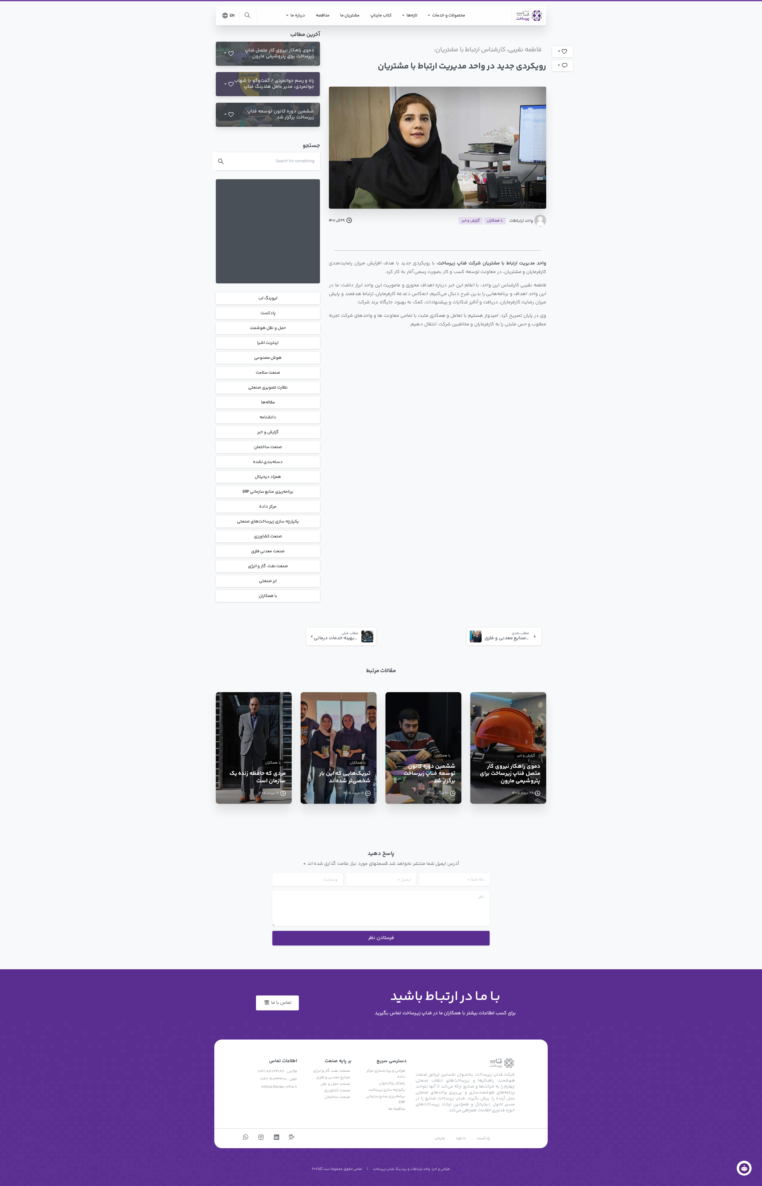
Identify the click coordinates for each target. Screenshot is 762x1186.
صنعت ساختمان (268, 447)
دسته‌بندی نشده (268, 462)
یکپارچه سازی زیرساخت (386, 1090)
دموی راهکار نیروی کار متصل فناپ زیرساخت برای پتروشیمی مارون (510, 774)
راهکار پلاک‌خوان (392, 1083)
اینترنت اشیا (268, 343)
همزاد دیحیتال (268, 477)
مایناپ (440, 1138)
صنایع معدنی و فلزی (333, 1077)
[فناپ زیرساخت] (744, 1168)
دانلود (460, 1138)
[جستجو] (247, 15)
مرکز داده (268, 506)
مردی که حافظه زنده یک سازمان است (257, 777)
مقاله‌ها (268, 402)
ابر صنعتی (268, 581)
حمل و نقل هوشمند (268, 328)
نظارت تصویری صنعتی (267, 387)
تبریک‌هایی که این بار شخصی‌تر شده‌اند (345, 777)
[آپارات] (291, 1137)
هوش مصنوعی (268, 358)
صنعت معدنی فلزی (268, 551)
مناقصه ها (396, 1109)
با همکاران (268, 596)
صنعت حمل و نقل (335, 1084)
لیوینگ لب (267, 298)
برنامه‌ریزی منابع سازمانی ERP (268, 492)
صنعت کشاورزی (268, 536)
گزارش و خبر (267, 432)
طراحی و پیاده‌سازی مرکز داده (385, 1074)
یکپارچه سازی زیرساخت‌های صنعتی (268, 521)
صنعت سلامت (268, 372)
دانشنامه (268, 417)
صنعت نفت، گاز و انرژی (268, 566)
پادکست (268, 313)
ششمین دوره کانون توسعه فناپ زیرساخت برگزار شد (429, 774)
